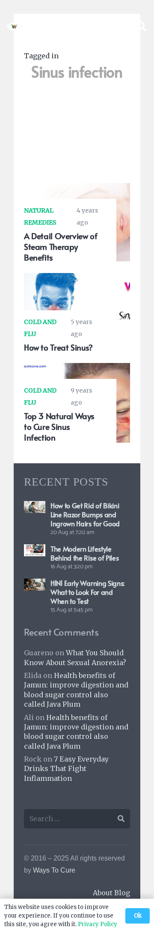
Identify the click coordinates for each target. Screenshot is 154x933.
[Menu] (119, 26)
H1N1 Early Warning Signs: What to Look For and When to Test (87, 592)
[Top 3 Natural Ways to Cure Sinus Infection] (77, 369)
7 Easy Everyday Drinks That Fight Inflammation (66, 769)
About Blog (111, 892)
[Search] (141, 26)
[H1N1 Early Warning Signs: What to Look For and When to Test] (34, 584)
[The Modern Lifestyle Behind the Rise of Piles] (34, 550)
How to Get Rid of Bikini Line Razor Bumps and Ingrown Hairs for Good (85, 514)
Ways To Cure (54, 870)
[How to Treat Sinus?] (77, 279)
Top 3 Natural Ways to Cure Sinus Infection (59, 426)
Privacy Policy (97, 924)
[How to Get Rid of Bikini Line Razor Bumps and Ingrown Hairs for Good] (34, 507)
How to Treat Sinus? (58, 347)
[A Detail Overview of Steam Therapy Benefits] (77, 189)
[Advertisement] (77, 136)
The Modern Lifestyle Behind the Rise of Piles (84, 553)
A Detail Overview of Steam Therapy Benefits (60, 246)
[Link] (14, 26)
